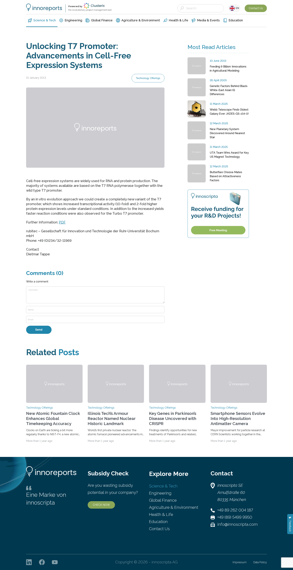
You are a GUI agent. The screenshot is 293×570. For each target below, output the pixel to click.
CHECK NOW (101, 504)
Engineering (160, 493)
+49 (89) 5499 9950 (234, 517)
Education (158, 521)
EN (237, 8)
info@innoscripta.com (237, 524)
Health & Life (161, 514)
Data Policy (260, 562)
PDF (62, 222)
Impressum (240, 562)
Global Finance (163, 500)
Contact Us (256, 8)
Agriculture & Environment (173, 507)
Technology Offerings (148, 78)
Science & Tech (163, 486)
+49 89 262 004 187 (235, 510)
